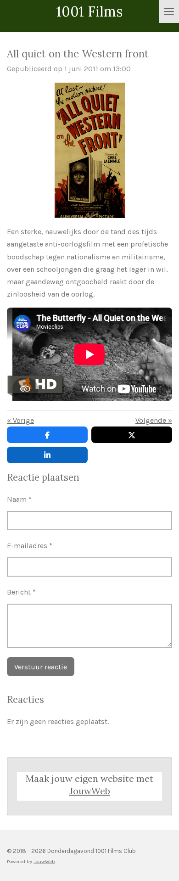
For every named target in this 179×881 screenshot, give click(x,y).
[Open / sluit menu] (169, 11)
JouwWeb (89, 791)
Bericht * (21, 592)
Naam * (19, 499)
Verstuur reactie (40, 666)
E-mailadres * (29, 545)
